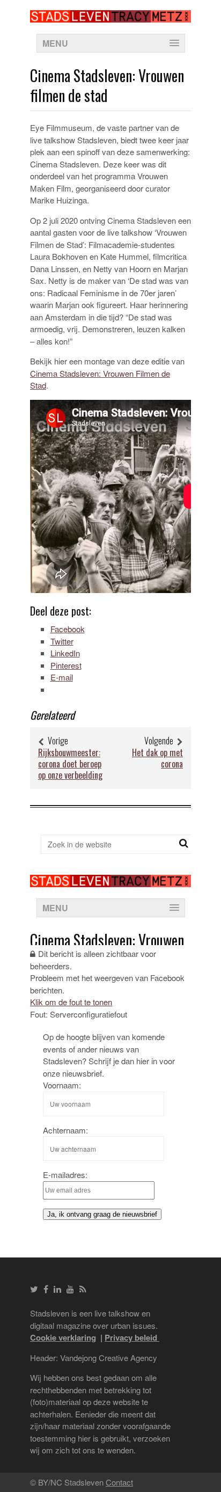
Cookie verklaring (63, 1337)
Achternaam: (65, 1130)
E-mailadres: (65, 1174)
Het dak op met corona (157, 758)
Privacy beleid (132, 1337)
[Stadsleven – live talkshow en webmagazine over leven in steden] (110, 16)
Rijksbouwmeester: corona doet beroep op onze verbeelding (70, 763)
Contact (119, 1482)
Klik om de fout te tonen (71, 1001)
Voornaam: (62, 1085)
